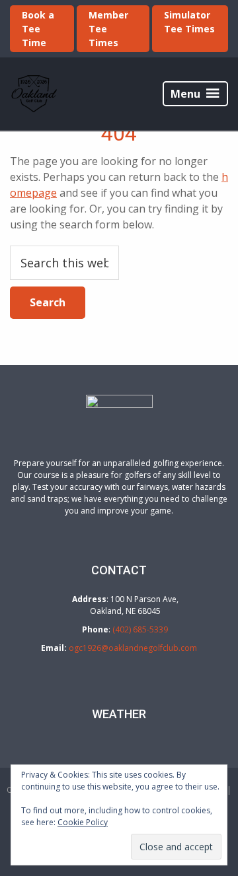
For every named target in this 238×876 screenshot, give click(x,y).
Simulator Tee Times (189, 22)
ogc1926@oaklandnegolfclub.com (133, 648)
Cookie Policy (83, 822)
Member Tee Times (108, 29)
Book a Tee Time (38, 29)
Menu (185, 93)
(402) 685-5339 (140, 629)
